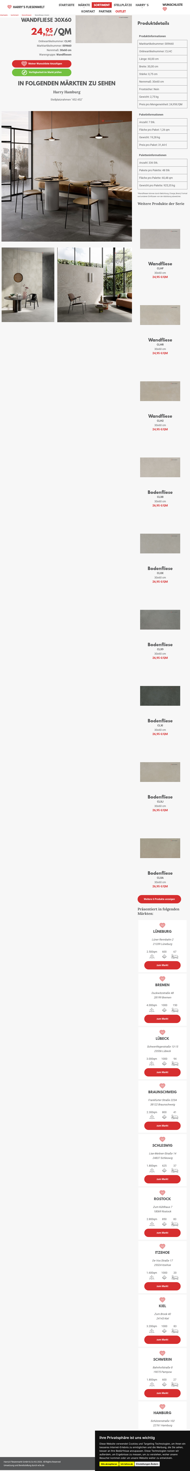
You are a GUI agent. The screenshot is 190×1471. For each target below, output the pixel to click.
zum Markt (162, 965)
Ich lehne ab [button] (127, 1464)
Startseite (66, 5)
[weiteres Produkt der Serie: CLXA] (160, 848)
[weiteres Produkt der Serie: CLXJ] (160, 772)
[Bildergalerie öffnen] (66, 178)
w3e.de (41, 1465)
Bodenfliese (160, 492)
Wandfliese (160, 263)
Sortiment (102, 5)
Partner (105, 11)
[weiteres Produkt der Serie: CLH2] (160, 391)
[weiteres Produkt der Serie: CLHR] (160, 315)
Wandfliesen (27, 15)
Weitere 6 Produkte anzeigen (159, 899)
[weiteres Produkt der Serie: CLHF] (160, 239)
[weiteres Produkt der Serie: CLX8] (160, 468)
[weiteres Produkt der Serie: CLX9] (160, 620)
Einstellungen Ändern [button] (147, 1464)
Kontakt (88, 11)
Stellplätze (123, 5)
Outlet (120, 11)
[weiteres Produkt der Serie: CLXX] (160, 544)
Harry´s (142, 5)
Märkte (84, 5)
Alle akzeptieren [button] (109, 1464)
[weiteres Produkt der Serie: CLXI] (160, 696)
